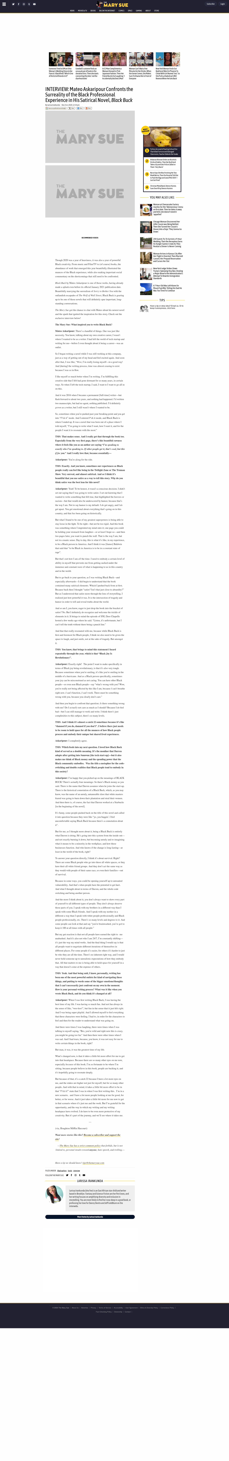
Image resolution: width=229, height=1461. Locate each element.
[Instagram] (24, 6)
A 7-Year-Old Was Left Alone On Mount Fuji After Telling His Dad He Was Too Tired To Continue (167, 288)
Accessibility (118, 1308)
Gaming (139, 10)
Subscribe (211, 4)
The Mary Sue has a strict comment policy (80, 1145)
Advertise (84, 1308)
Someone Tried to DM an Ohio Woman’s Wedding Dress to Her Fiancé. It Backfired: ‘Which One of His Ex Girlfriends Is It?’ (61, 72)
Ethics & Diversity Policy (149, 1308)
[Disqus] (90, 1260)
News (72, 10)
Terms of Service (105, 1308)
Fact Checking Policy (104, 1312)
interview (76, 1171)
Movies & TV (82, 10)
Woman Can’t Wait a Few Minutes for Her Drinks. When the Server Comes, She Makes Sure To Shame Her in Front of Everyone (140, 73)
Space (130, 10)
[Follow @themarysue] (13, 6)
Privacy (93, 1308)
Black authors (62, 1171)
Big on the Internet (107, 10)
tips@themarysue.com (93, 1162)
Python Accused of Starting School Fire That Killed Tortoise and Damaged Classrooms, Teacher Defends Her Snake (164, 151)
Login (223, 4)
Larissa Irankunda (53, 105)
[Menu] (4, 4)
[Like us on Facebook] (18, 6)
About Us (75, 1308)
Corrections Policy (167, 1308)
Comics (121, 10)
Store (156, 10)
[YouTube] (34, 6)
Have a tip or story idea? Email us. (164, 306)
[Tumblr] (29, 6)
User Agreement (131, 1308)
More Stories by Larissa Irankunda (90, 1217)
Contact (128, 1312)
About (148, 10)
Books (93, 10)
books (70, 1171)
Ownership (118, 1312)
